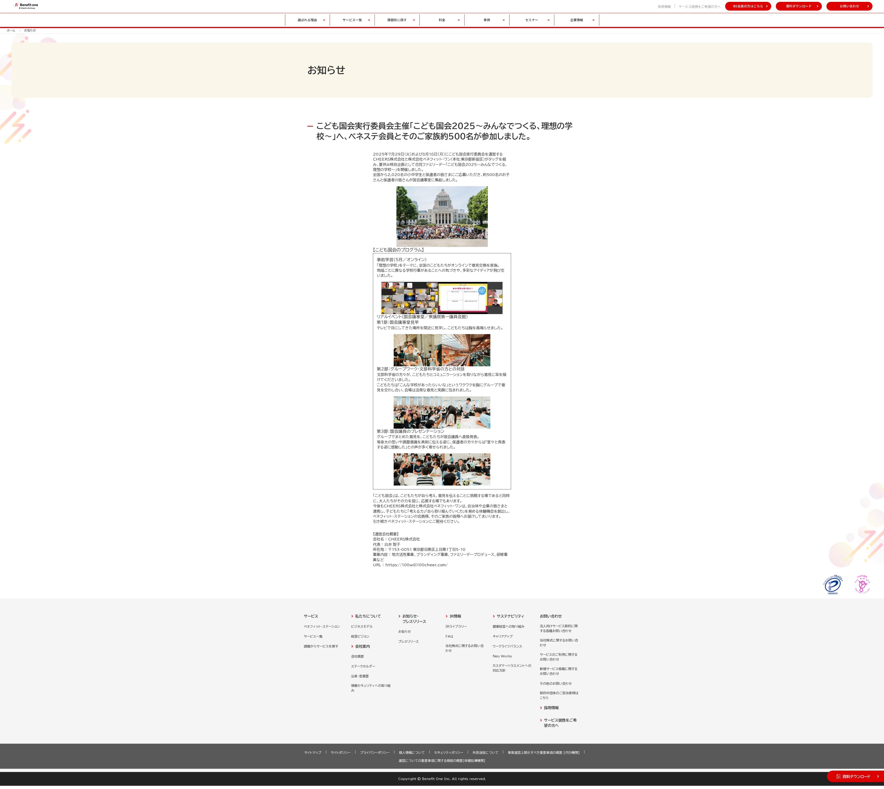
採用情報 (664, 6)
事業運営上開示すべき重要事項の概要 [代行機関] (544, 752)
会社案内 (362, 646)
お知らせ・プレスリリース (414, 618)
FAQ (449, 636)
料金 (442, 19)
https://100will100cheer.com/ (416, 565)
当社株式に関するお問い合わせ (464, 648)
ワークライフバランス (507, 646)
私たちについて (368, 616)
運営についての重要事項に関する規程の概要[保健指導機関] (442, 760)
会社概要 (357, 656)
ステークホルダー (363, 666)
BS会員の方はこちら (748, 6)
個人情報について (412, 752)
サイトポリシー (341, 752)
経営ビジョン (360, 636)
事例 (487, 19)
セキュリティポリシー (448, 752)
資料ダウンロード (799, 6)
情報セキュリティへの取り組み (370, 688)
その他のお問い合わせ (556, 683)
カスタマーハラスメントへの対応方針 (512, 668)
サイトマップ (312, 752)
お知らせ (404, 631)
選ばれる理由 (307, 19)
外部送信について (485, 752)
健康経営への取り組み (508, 626)
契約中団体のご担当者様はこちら (559, 695)
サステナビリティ (510, 616)
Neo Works (502, 656)
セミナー (531, 19)
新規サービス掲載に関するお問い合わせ (558, 671)
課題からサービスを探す (321, 646)
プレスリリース (408, 641)
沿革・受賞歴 (360, 676)
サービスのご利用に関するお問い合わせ (558, 657)
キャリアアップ (503, 636)
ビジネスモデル (362, 626)
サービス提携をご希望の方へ (700, 6)
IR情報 (455, 616)
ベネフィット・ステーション (322, 626)
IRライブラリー (456, 626)
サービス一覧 (313, 636)
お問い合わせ (849, 6)
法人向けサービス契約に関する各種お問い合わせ (559, 628)
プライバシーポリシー (375, 752)
